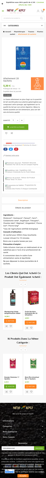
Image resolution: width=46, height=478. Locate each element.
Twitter (11, 149)
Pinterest (16, 149)
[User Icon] (38, 11)
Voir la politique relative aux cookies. (30, 472)
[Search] (41, 18)
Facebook (5, 149)
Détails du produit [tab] (23, 208)
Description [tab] (23, 200)
